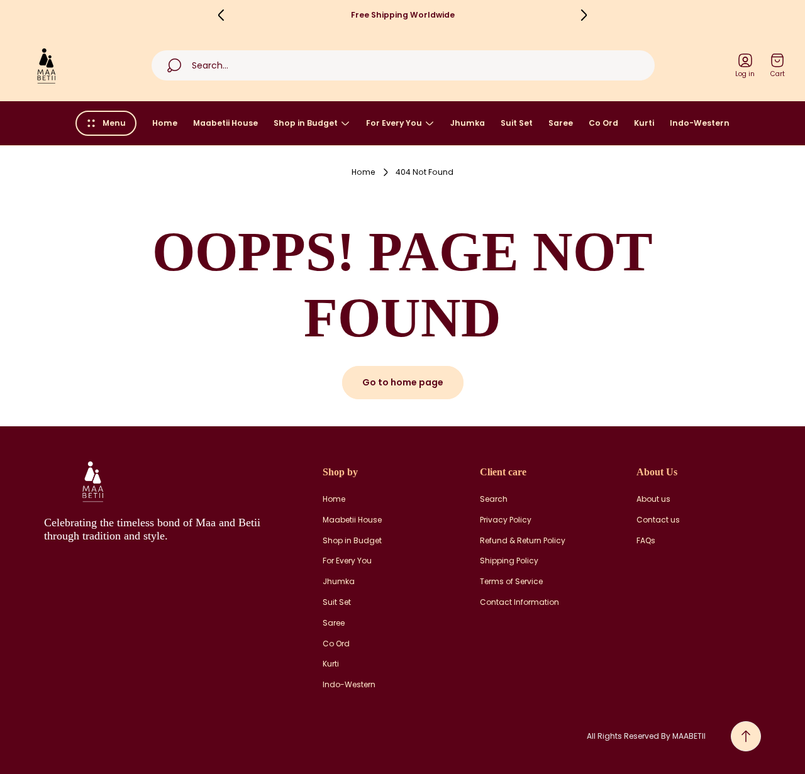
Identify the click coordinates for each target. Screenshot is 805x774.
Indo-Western (349, 685)
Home (363, 172)
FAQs (645, 541)
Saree (334, 623)
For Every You (347, 561)
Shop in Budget (352, 541)
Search (494, 499)
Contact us (658, 520)
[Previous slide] (221, 15)
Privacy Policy (505, 520)
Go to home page (402, 382)
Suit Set (337, 602)
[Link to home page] (91, 481)
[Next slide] (583, 15)
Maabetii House (352, 520)
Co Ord (336, 644)
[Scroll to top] (746, 736)
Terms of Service (511, 582)
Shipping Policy (509, 561)
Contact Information (519, 602)
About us (653, 499)
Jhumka (339, 582)
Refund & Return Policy (522, 541)
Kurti (331, 664)
